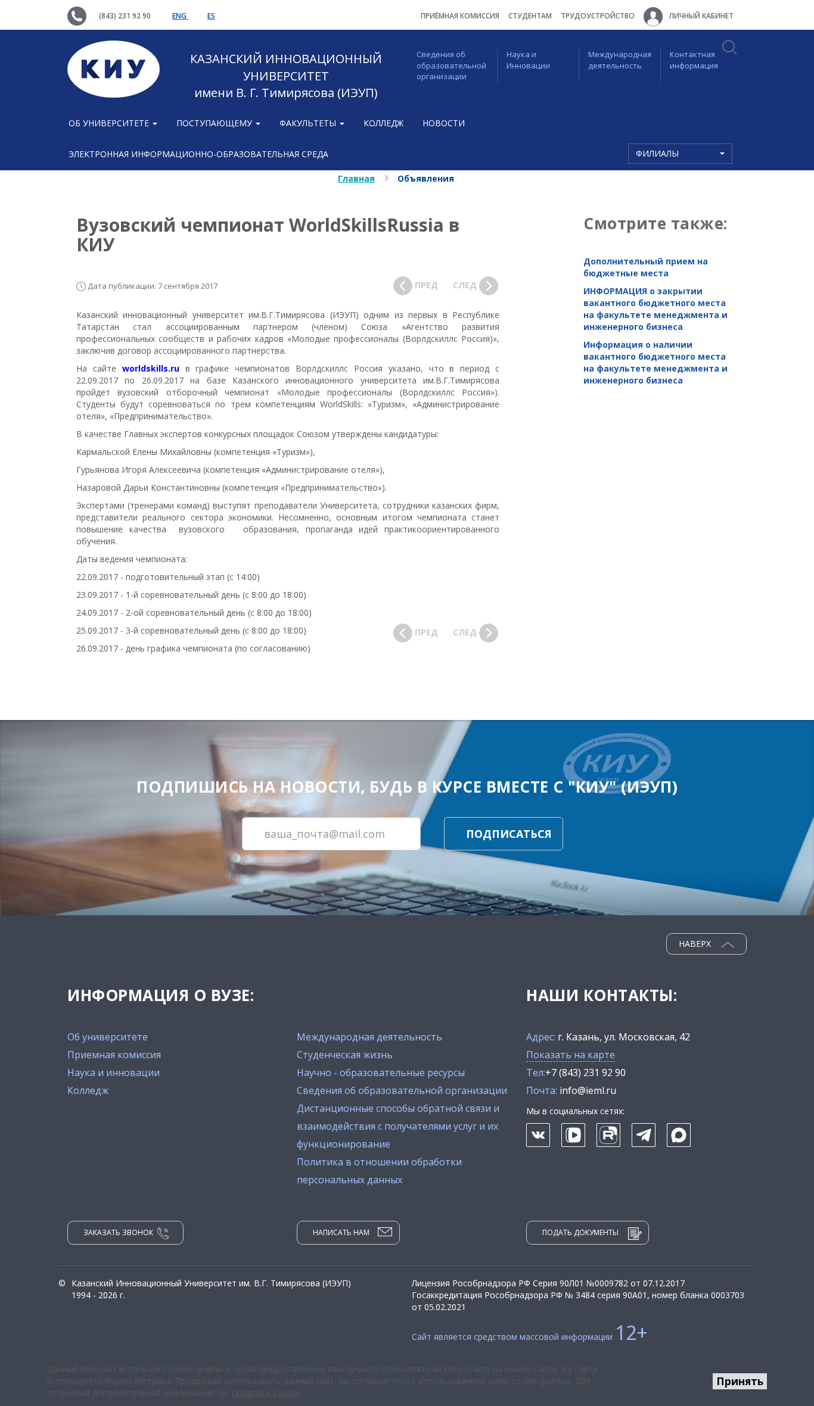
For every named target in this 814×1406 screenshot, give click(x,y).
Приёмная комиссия (460, 16)
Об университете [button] (110, 123)
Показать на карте (570, 1054)
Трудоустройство (598, 16)
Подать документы (580, 1232)
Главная (356, 178)
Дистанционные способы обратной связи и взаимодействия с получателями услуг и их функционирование (398, 1126)
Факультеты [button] (308, 123)
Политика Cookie (265, 1392)
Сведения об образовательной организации (451, 65)
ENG (180, 16)
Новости (443, 123)
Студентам (530, 16)
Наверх (696, 943)
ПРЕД (425, 285)
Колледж (383, 123)
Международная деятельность (619, 60)
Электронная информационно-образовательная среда (198, 154)
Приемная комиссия (114, 1054)
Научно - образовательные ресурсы (381, 1072)
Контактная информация (694, 60)
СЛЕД (466, 285)
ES (211, 16)
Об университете (107, 1036)
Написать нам (341, 1232)
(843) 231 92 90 (125, 16)
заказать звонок (118, 1232)
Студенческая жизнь (345, 1054)
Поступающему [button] (215, 123)
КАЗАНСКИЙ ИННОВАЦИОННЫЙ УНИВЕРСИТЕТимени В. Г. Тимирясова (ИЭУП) (286, 76)
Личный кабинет (700, 16)
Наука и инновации (113, 1072)
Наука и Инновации (528, 60)
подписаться (509, 834)
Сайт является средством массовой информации (530, 1336)
